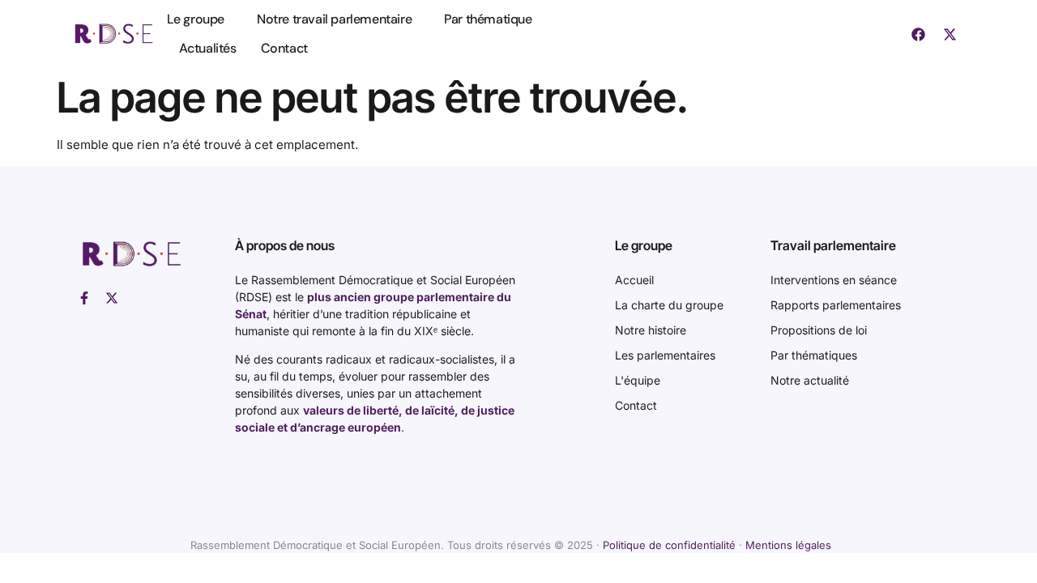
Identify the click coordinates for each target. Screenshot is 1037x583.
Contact (284, 48)
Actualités (208, 48)
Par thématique (487, 19)
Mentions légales (788, 544)
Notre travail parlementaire (334, 19)
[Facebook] (918, 34)
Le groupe (195, 19)
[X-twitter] (949, 34)
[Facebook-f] (84, 298)
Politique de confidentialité (669, 544)
